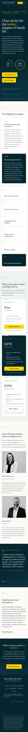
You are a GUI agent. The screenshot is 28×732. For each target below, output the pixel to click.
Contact (6, 686)
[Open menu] (25, 3)
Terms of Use (13, 686)
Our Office (20, 688)
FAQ (6, 688)
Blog (14, 691)
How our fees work (7, 632)
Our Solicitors (12, 688)
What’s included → (14, 409)
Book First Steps (8, 80)
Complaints (21, 686)
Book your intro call (9, 74)
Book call (20, 2)
